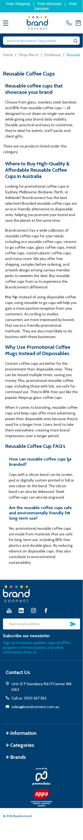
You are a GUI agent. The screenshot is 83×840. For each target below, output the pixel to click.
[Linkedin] (21, 610)
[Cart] (78, 23)
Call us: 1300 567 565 (28, 698)
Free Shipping (18, 4)
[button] (41, 462)
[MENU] (5, 23)
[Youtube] (9, 610)
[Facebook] (46, 610)
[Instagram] (33, 610)
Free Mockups (49, 4)
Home (8, 55)
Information (23, 733)
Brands (18, 757)
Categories (22, 745)
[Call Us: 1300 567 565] (70, 23)
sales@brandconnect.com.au (35, 707)
